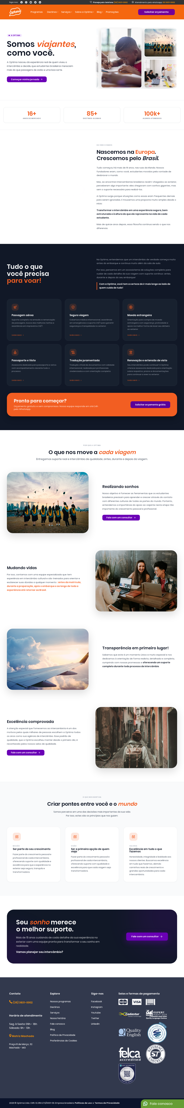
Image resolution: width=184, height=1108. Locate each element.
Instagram (96, 1007)
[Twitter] (35, 2)
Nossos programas (60, 1001)
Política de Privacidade (62, 1035)
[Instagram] (26, 2)
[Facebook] (21, 2)
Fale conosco (57, 1024)
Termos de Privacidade (107, 1103)
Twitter (95, 1018)
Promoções (112, 12)
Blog (99, 12)
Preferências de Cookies (63, 1040)
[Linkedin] (40, 2)
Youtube (96, 1012)
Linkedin (95, 1024)
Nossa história (58, 1018)
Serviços (55, 1012)
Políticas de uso (83, 1103)
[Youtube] (31, 2)
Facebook (96, 1001)
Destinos (55, 1007)
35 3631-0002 (169, 2)
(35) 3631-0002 (110, 2)
